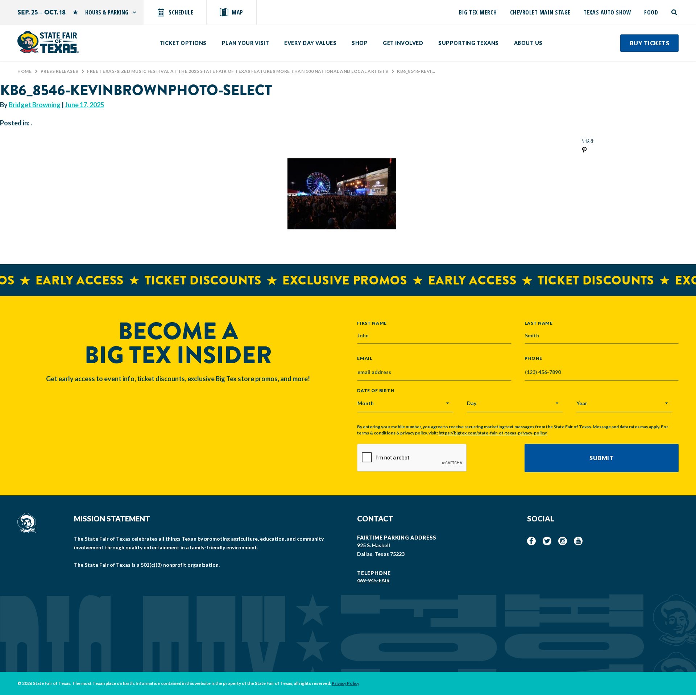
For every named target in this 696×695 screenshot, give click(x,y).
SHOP (360, 43)
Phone (534, 358)
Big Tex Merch (478, 12)
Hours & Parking (106, 12)
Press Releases (59, 71)
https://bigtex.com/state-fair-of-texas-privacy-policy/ (493, 433)
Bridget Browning (35, 105)
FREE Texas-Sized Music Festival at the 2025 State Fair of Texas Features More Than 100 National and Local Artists (237, 71)
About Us (528, 43)
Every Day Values (310, 43)
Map (237, 12)
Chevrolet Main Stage (540, 12)
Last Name (539, 322)
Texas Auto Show (607, 12)
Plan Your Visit (245, 43)
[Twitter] (547, 541)
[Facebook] (531, 541)
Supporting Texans (468, 43)
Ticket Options (183, 43)
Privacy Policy (345, 683)
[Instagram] (562, 541)
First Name (372, 322)
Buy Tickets (650, 42)
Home (24, 71)
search (675, 12)
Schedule (181, 12)
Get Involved (403, 43)
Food (651, 12)
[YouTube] (578, 541)
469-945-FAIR (373, 580)
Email (365, 358)
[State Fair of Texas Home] (48, 42)
